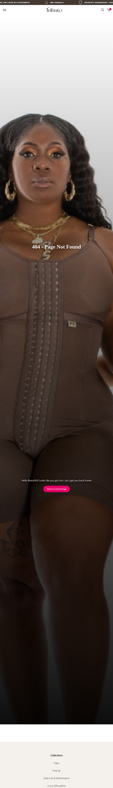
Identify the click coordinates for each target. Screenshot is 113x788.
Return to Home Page (56, 489)
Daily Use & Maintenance (57, 778)
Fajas (56, 763)
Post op (56, 770)
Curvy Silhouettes (56, 785)
